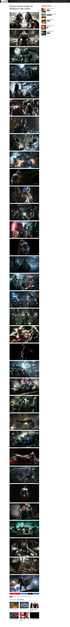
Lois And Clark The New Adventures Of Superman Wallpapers (34, 610)
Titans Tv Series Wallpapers (14, 619)
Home (10, 4)
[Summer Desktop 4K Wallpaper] (43, 27)
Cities (11, 607)
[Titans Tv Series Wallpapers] (14, 615)
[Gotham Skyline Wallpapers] (14, 605)
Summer (48, 20)
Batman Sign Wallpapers (33, 619)
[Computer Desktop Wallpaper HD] (43, 33)
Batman (18, 596)
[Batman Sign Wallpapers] (34, 615)
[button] (59, 1)
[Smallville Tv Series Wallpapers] (24, 615)
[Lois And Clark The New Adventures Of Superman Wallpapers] (34, 605)
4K (47, 27)
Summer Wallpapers (50, 19)
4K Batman (14, 596)
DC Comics (30, 596)
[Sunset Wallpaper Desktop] (43, 15)
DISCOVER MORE (20, 599)
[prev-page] (10, 622)
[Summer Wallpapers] (43, 21)
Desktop (48, 10)
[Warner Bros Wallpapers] (24, 605)
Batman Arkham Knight (23, 596)
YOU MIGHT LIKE (13, 599)
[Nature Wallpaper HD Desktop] (43, 10)
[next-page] (11, 622)
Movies (21, 607)
